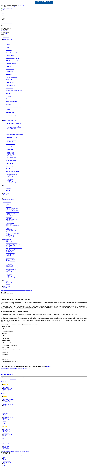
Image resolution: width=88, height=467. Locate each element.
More (4, 405)
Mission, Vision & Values (8, 404)
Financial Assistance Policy (13, 126)
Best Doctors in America (8, 399)
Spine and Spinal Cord (11, 230)
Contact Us (9, 23)
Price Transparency (7, 462)
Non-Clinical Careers (8, 417)
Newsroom (5, 445)
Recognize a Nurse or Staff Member (14, 248)
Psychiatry (8, 226)
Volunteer (8, 284)
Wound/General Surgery (11, 236)
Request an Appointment (8, 39)
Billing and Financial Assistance (13, 241)
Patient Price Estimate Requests (14, 127)
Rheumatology (9, 229)
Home (2, 290)
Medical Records (9, 265)
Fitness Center (9, 264)
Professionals (6, 433)
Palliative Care (9, 224)
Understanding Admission (12, 177)
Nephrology (8, 218)
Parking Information (11, 140)
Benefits (5, 418)
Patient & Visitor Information (9, 120)
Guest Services (9, 255)
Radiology (8, 228)
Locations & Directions (11, 249)
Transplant (8, 231)
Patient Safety (10, 179)
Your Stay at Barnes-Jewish (12, 267)
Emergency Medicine (10, 213)
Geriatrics (8, 214)
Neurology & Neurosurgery (12, 219)
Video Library (6, 447)
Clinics (7, 205)
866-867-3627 (21, 377)
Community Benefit (7, 403)
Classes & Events (7, 443)
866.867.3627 (21, 5)
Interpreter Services (11, 153)
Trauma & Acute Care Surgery (12, 233)
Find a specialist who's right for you (23, 368)
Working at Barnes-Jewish (9, 419)
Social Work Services (11, 154)
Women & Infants (10, 235)
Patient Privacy (6, 461)
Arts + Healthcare (10, 282)
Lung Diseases (9, 217)
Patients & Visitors (7, 239)
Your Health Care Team (12, 182)
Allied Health (6, 416)
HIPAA (5, 459)
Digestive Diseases (10, 209)
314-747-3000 (13, 379)
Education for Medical (8, 431)
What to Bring (10, 176)
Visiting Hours (10, 181)
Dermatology (9, 207)
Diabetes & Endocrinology (12, 208)
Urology (8, 234)
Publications (6, 446)
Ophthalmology (9, 220)
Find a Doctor (6, 37)
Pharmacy (9, 180)
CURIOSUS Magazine (8, 448)
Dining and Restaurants (12, 174)
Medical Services (7, 42)
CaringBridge (9, 246)
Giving (4, 185)
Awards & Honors (7, 401)
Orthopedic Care (9, 222)
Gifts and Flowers (10, 254)
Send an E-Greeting (10, 253)
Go (1, 21)
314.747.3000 (13, 6)
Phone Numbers (9, 266)
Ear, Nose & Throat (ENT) (12, 210)
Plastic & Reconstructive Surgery (13, 225)
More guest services (11, 157)
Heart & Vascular (10, 215)
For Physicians (6, 429)
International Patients (10, 263)
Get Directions (4, 23)
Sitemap (5, 463)
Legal (4, 458)
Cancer (7, 204)
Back (7, 203)
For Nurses (5, 430)
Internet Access (10, 152)
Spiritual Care (10, 155)
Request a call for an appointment (8, 368)
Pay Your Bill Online (11, 128)
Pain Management (10, 223)
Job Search (5, 413)
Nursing (5, 414)
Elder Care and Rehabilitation (12, 212)
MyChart (2, 13)
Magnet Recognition (7, 434)
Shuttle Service (10, 141)
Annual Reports (6, 400)
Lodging (9, 175)
